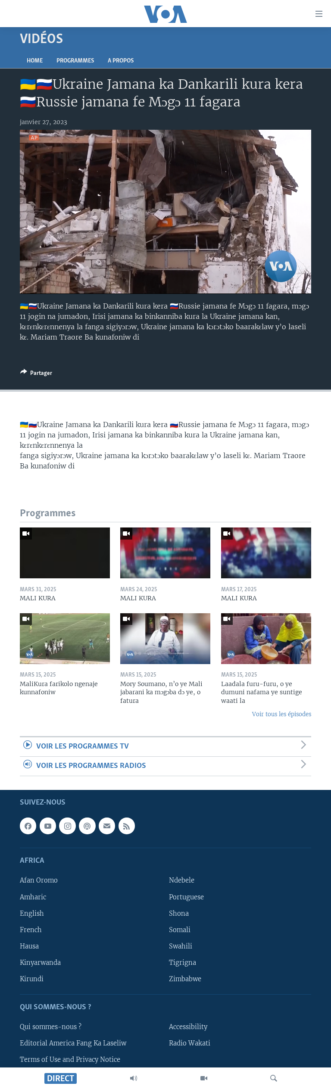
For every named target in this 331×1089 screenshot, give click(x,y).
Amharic (33, 897)
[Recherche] (274, 1078)
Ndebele (181, 881)
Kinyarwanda (40, 963)
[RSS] (127, 826)
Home (35, 61)
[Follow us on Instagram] (67, 826)
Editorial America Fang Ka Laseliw (73, 1043)
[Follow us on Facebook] (28, 826)
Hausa (29, 946)
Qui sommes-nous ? (50, 1027)
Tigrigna (182, 963)
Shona (179, 913)
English (32, 913)
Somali (179, 930)
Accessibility (188, 1027)
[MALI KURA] (65, 552)
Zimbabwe (185, 979)
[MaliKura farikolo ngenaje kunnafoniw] (65, 638)
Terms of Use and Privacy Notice (70, 1060)
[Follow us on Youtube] (48, 826)
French (31, 930)
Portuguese (186, 897)
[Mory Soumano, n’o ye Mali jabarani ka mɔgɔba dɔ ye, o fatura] (165, 638)
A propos (121, 61)
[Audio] (134, 1078)
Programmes (75, 61)
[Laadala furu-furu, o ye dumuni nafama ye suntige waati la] (266, 638)
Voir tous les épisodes (281, 714)
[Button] (36, 374)
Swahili (180, 946)
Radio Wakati (189, 1043)
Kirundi (32, 979)
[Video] (204, 1078)
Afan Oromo (39, 881)
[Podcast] (87, 826)
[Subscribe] (107, 826)
